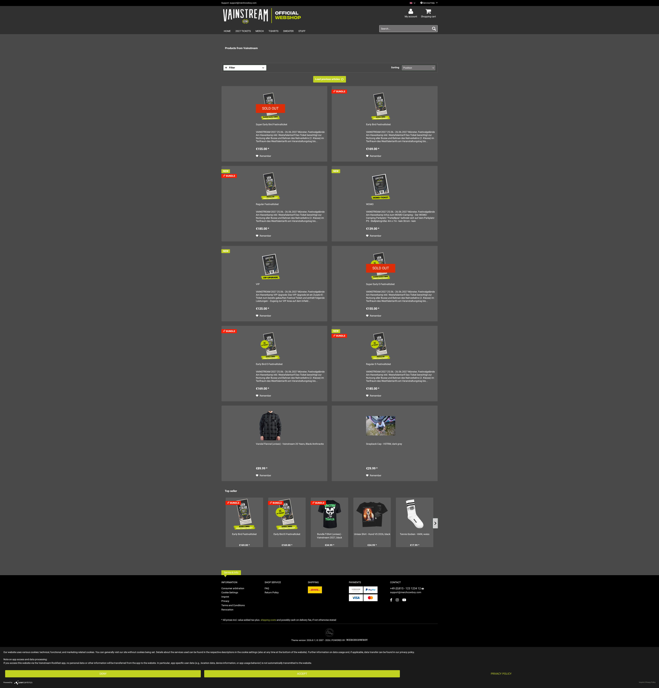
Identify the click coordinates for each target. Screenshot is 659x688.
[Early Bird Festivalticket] (380, 106)
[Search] (434, 28)
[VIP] (270, 266)
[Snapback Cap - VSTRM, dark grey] (380, 425)
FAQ (267, 588)
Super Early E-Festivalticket (380, 284)
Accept (302, 674)
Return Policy (272, 592)
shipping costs (268, 620)
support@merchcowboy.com (405, 592)
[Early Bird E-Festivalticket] (270, 346)
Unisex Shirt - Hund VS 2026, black (372, 534)
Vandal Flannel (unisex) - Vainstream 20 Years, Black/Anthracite (290, 444)
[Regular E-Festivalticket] (380, 346)
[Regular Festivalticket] (270, 186)
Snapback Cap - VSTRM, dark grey (384, 444)
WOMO (370, 204)
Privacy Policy (501, 674)
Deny (103, 674)
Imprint (225, 597)
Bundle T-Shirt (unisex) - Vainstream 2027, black (329, 536)
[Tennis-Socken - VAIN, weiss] (414, 514)
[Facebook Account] (391, 600)
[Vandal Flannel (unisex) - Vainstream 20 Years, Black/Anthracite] (270, 425)
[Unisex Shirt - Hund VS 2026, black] (372, 514)
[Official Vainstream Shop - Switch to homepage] (262, 16)
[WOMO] (380, 186)
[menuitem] (411, 3)
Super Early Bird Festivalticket (271, 124)
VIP (258, 284)
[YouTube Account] (404, 600)
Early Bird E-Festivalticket (269, 364)
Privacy (225, 601)
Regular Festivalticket (267, 204)
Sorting (395, 67)
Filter (231, 67)
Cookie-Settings (229, 592)
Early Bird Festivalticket (378, 124)
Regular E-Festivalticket (378, 364)
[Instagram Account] (397, 600)
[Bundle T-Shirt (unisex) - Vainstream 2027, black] (329, 514)
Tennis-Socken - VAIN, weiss (414, 534)
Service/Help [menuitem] (429, 2)
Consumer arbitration (232, 588)
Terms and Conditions (233, 605)
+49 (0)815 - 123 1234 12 (405, 588)
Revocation (227, 609)
